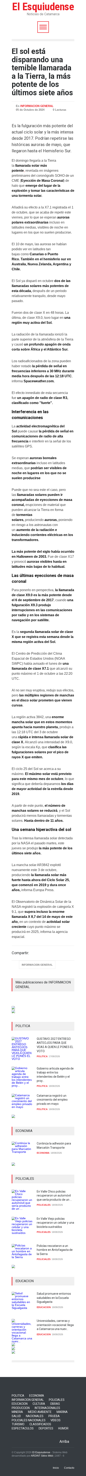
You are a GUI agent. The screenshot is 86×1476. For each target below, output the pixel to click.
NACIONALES (34, 1416)
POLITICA (42, 1056)
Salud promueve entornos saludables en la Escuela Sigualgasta (54, 1297)
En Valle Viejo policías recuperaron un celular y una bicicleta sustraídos (55, 1222)
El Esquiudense (43, 7)
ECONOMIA (43, 1153)
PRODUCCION (21, 1408)
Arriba (64, 1441)
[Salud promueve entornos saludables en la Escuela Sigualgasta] (22, 1302)
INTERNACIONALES (47, 1408)
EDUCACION (44, 1307)
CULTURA (39, 1403)
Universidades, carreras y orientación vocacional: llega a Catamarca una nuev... (55, 1325)
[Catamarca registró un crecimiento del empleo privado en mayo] (22, 1104)
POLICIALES (44, 1205)
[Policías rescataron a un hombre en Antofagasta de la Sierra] (22, 1254)
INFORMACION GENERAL (36, 106)
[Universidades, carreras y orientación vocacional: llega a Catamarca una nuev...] (22, 1331)
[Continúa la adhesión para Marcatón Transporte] (22, 1152)
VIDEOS (56, 1420)
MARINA (62, 1412)
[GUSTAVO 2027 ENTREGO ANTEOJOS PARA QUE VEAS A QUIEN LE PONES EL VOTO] (22, 1048)
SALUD (16, 1416)
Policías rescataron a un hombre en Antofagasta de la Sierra (55, 1250)
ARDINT (42, 1455)
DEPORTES (46, 1428)
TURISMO (18, 1424)
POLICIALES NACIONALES (29, 1420)
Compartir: (20, 953)
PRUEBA (54, 1416)
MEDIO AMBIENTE (40, 1412)
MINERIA (17, 1412)
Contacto (69, 1467)
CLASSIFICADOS (40, 1424)
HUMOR (63, 1428)
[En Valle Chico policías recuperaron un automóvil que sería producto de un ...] (22, 1200)
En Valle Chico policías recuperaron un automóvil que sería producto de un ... (54, 1195)
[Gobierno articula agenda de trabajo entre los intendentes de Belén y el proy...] (22, 1077)
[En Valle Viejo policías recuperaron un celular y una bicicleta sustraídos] (22, 1227)
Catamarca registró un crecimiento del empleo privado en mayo (52, 1099)
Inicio (56, 1467)
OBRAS (55, 1403)
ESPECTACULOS (23, 1428)
